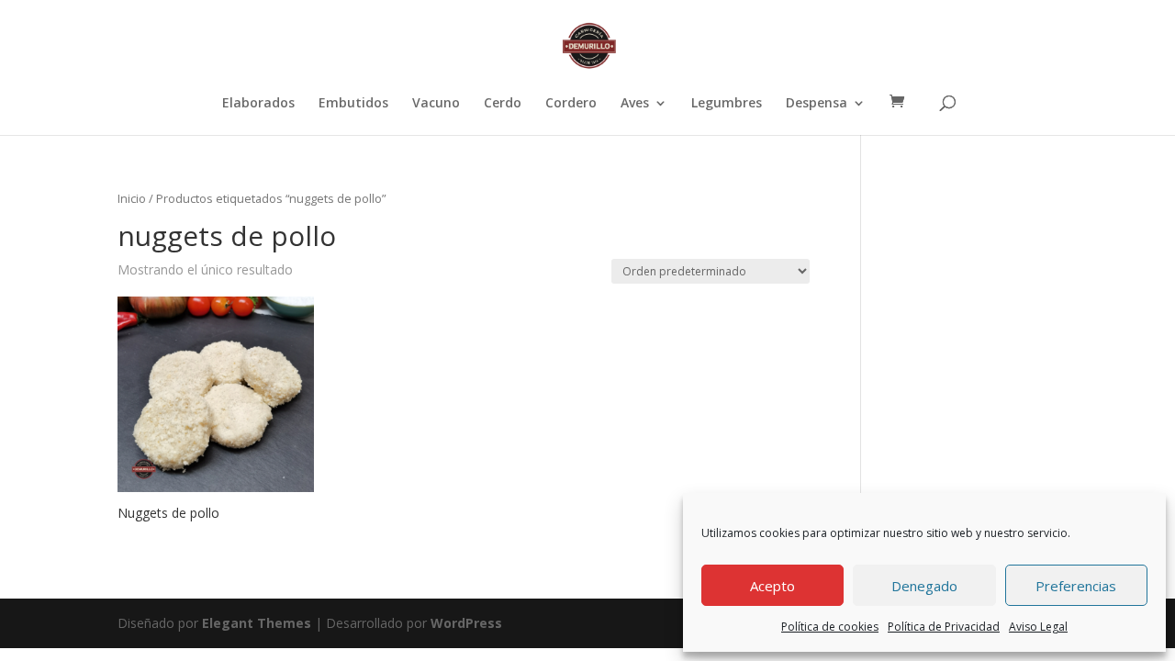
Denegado (924, 586)
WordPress (466, 623)
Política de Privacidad (944, 626)
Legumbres (726, 103)
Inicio (132, 198)
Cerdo (502, 103)
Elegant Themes (256, 623)
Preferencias (1075, 586)
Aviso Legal (1038, 626)
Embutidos (353, 103)
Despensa (816, 103)
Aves (635, 103)
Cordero (571, 103)
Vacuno (436, 103)
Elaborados (258, 103)
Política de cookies (829, 626)
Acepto (772, 586)
